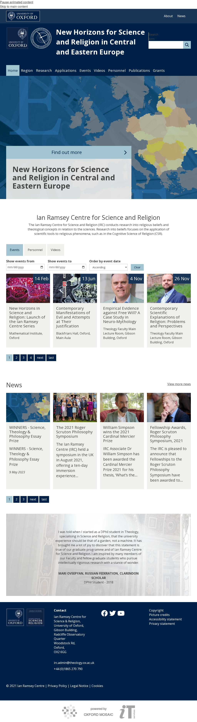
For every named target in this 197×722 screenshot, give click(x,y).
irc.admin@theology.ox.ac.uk (74, 663)
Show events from (20, 261)
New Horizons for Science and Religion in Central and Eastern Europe (100, 42)
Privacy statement (162, 624)
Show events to (60, 261)
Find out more (67, 152)
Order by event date (105, 261)
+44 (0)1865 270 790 (68, 669)
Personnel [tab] (35, 250)
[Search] (187, 45)
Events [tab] (14, 250)
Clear (137, 267)
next (40, 358)
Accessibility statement (165, 619)
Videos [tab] (55, 250)
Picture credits (159, 615)
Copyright (156, 610)
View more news (179, 384)
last (51, 358)
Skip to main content (14, 6)
